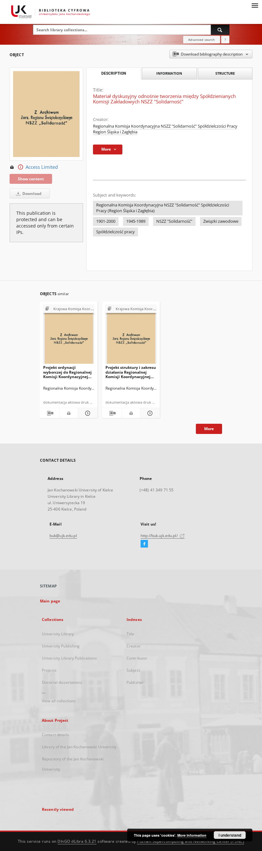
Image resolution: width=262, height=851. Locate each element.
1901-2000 (105, 221)
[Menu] (254, 5)
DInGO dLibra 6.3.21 (77, 841)
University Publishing (61, 646)
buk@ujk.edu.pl (63, 535)
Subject (133, 670)
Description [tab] (113, 73)
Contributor (137, 658)
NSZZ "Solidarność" (174, 221)
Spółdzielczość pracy (115, 232)
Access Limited (42, 167)
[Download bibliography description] (49, 413)
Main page (50, 601)
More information (191, 835)
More (209, 428)
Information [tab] (169, 73)
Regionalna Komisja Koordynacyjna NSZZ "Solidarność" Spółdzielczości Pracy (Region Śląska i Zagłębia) (162, 207)
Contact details (55, 734)
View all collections (59, 701)
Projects (49, 670)
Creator (134, 646)
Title (131, 634)
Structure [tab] (225, 73)
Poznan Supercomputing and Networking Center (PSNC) (190, 841)
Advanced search (201, 39)
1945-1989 (135, 221)
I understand (230, 835)
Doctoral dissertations (62, 682)
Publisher (135, 682)
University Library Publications (69, 658)
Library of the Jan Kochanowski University (79, 747)
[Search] (220, 30)
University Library (58, 634)
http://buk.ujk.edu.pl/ (160, 535)
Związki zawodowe (220, 221)
